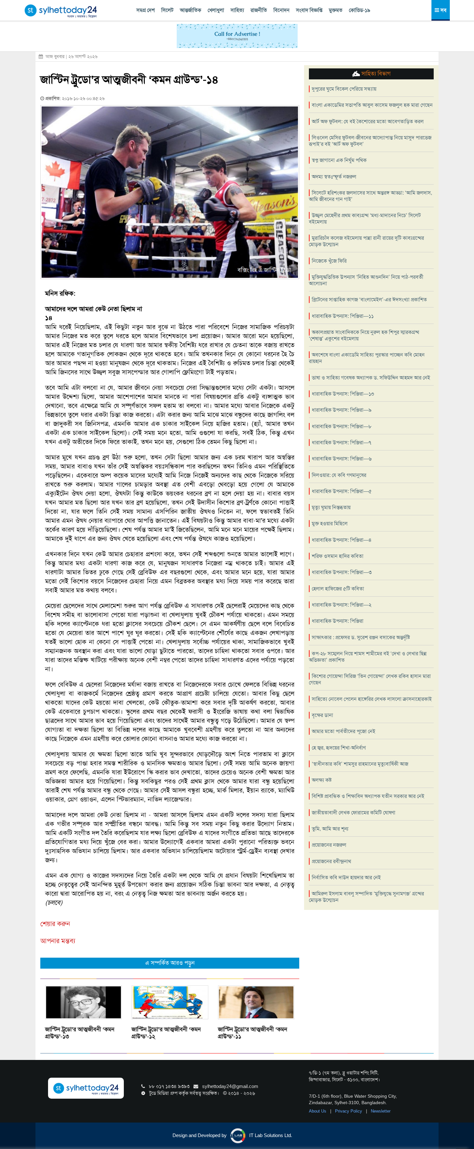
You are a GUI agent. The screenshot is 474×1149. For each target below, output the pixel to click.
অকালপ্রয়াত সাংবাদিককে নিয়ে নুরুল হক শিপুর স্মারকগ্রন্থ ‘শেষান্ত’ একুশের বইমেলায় (364, 335)
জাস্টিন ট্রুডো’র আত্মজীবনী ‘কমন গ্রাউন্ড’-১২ (166, 1032)
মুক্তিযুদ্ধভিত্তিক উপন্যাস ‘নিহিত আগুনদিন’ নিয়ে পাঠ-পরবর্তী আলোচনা (366, 280)
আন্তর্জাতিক (190, 10)
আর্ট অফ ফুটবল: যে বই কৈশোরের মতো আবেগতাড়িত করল (368, 121)
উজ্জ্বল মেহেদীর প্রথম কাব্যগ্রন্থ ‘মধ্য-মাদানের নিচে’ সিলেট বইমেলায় (365, 218)
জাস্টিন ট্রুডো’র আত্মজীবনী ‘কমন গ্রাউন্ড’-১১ (252, 1032)
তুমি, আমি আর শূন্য (330, 828)
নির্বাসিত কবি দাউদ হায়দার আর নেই (346, 877)
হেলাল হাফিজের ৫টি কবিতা (338, 588)
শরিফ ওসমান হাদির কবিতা (337, 556)
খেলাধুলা (216, 10)
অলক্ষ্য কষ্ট (321, 780)
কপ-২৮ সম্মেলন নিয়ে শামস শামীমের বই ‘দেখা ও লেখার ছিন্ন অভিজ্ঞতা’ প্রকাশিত (368, 656)
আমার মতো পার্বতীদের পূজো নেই (343, 731)
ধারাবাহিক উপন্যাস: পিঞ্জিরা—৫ (342, 491)
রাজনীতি (259, 10)
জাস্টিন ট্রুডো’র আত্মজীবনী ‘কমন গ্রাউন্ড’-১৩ (79, 1032)
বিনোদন (281, 10)
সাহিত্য (237, 10)
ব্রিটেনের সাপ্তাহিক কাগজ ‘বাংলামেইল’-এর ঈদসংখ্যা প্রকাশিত (369, 299)
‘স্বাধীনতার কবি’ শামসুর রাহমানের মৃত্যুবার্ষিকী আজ (360, 764)
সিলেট (167, 10)
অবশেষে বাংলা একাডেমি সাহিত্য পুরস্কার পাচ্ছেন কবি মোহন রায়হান (367, 358)
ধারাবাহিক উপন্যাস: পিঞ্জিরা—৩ (342, 572)
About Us (318, 1111)
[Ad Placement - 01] (237, 35)
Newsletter (380, 1111)
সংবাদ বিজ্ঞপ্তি (309, 10)
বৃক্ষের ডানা (322, 715)
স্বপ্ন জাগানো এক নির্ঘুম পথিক (339, 160)
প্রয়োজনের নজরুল (329, 845)
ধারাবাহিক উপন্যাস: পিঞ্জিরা (337, 621)
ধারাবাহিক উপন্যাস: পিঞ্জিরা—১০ (343, 393)
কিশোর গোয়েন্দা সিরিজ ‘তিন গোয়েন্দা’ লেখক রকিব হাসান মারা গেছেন (370, 679)
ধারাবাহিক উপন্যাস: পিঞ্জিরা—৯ (341, 410)
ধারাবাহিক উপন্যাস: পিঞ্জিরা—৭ (341, 442)
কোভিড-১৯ (359, 10)
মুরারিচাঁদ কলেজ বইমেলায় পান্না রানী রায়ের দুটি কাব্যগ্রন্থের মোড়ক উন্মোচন (366, 241)
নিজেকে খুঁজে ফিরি (329, 260)
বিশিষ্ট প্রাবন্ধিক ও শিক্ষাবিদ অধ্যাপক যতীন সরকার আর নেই (368, 796)
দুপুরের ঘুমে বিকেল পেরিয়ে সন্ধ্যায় (344, 89)
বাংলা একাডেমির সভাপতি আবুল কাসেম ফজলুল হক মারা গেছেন (372, 105)
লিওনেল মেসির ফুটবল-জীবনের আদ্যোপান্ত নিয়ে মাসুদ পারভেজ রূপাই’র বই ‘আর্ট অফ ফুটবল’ (370, 140)
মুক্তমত (335, 10)
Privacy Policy (349, 1111)
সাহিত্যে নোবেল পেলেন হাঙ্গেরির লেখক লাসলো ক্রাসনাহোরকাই (372, 699)
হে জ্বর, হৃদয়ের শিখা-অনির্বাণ (339, 747)
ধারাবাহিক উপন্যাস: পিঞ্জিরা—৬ (342, 458)
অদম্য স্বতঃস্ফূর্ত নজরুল (334, 176)
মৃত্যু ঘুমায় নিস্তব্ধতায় (331, 507)
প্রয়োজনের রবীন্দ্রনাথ (331, 861)
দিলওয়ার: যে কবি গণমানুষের (339, 475)
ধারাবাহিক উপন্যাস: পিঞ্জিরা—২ (341, 604)
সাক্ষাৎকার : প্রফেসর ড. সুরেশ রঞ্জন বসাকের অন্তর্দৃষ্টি (361, 637)
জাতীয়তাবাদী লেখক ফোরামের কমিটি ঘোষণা (353, 812)
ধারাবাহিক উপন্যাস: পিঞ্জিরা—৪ (342, 540)
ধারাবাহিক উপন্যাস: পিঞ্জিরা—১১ (343, 316)
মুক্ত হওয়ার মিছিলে (330, 523)
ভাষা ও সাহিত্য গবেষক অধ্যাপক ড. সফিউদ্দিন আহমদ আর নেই (371, 377)
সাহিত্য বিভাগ (375, 73)
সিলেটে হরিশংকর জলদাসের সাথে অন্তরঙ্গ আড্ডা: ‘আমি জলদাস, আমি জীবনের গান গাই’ (370, 196)
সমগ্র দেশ (145, 10)
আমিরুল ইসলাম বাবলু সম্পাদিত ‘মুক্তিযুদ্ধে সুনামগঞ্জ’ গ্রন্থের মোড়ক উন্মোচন (366, 896)
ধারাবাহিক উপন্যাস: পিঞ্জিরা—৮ (342, 426)
